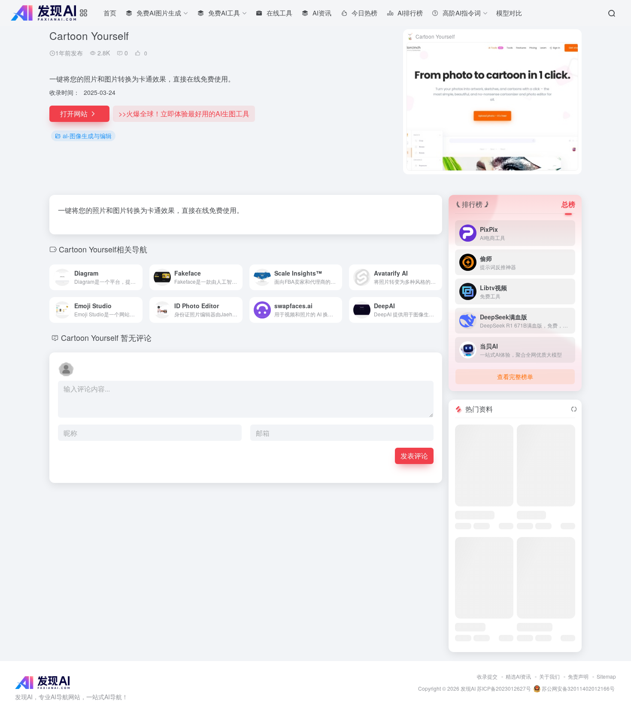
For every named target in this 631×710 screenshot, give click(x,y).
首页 (109, 12)
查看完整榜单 (515, 376)
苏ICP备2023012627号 (504, 688)
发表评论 (414, 456)
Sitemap (606, 676)
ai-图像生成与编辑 (87, 135)
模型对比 (509, 12)
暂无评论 (136, 337)
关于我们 (549, 676)
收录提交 (487, 676)
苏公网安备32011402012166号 (577, 688)
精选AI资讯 (518, 676)
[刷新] (573, 409)
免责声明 (578, 676)
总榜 (568, 204)
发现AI (468, 688)
